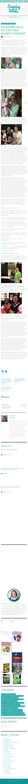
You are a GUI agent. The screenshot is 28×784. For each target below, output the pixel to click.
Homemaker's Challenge (9, 748)
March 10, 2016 (8, 473)
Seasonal (15, 715)
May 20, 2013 (9, 36)
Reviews (22, 713)
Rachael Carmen (5, 229)
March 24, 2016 (8, 454)
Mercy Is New (7, 759)
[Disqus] (14, 525)
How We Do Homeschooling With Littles (9, 449)
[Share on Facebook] (19, 36)
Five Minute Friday (16, 703)
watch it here (4, 336)
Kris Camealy (7, 754)
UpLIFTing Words (8, 773)
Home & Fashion (5, 706)
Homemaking (21, 706)
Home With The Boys (8, 747)
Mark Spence (15, 208)
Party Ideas (16, 711)
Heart (7, 23)
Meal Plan (19, 709)
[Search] (2, 1)
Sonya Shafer (4, 251)
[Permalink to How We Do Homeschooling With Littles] (14, 463)
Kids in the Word (5, 709)
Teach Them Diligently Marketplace (13, 357)
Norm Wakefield (4, 253)
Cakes (12, 697)
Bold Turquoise (7, 739)
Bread (2, 697)
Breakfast (7, 697)
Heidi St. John (4, 221)
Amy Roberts (4, 242)
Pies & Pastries (5, 713)
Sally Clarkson (4, 247)
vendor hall (5, 256)
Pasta (21, 711)
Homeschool (12, 23)
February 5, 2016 (9, 492)
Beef (8, 694)
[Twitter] (23, 1)
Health (11, 704)
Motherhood (4, 711)
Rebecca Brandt (7, 764)
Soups (23, 715)
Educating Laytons (8, 744)
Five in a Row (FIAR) (6, 703)
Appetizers (4, 694)
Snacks (19, 715)
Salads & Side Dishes (6, 715)
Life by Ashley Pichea (8, 756)
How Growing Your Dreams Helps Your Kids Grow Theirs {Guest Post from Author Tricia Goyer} (12, 469)
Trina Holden (7, 772)
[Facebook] (13, 1)
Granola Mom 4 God (8, 745)
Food (23, 703)
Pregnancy (12, 713)
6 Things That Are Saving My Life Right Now (10, 487)
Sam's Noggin (7, 765)
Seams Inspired (7, 767)
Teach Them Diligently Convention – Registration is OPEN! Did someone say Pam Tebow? (6, 380)
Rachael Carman (17, 324)
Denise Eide (3, 238)
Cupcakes (21, 699)
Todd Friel (3, 233)
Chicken (16, 697)
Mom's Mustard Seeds (9, 761)
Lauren (4, 36)
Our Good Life (7, 762)
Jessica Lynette (7, 751)
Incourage (6, 750)
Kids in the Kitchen (13, 708)
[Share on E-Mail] (26, 36)
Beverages (12, 694)
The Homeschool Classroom (10, 768)
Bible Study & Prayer (6, 696)
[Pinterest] (20, 1)
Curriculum (4, 701)
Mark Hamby (11, 210)
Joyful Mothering (7, 753)
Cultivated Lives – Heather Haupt (11, 742)
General (3, 23)
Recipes (18, 713)
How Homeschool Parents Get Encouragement (6, 388)
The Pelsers (6, 770)
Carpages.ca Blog (8, 740)
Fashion (15, 701)
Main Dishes (14, 709)
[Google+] (15, 1)
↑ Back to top (14, 782)
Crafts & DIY (14, 699)
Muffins (10, 711)
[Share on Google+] (24, 36)
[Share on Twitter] (22, 36)
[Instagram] (18, 1)
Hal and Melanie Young (17, 217)
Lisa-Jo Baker (7, 758)
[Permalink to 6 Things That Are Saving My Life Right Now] (14, 500)
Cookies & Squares (6, 699)
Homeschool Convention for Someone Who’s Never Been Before (19, 380)
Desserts (10, 701)
